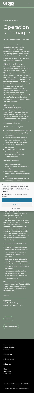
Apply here (8, 319)
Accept (17, 200)
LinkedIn (6, 369)
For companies (8, 345)
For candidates (9, 347)
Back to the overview (11, 326)
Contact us (7, 354)
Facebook (7, 371)
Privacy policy (16, 208)
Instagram (7, 373)
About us (6, 349)
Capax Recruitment (10, 284)
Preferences (17, 205)
